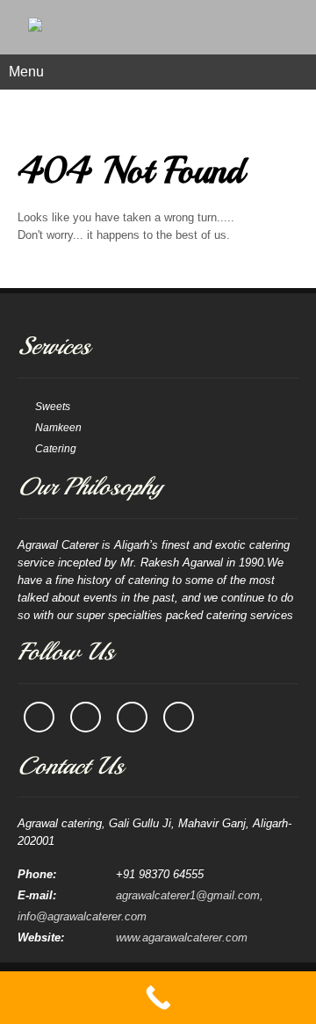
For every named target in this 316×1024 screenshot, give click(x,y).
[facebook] (39, 717)
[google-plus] (178, 717)
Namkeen (58, 428)
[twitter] (85, 717)
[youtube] (132, 717)
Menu (26, 71)
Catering (55, 449)
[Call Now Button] (158, 997)
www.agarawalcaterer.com (182, 937)
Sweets (52, 406)
